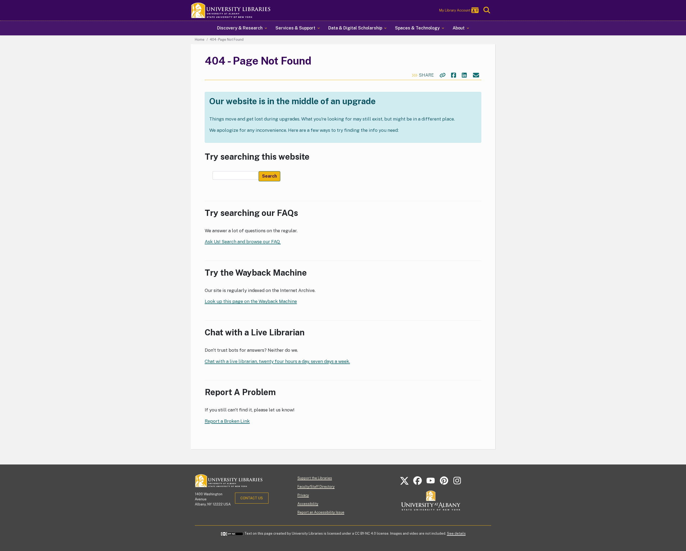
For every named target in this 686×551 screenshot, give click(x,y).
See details (456, 533)
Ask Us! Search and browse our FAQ (243, 241)
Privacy (303, 495)
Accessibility (307, 504)
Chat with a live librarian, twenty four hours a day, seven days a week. (277, 361)
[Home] (231, 10)
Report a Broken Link (227, 421)
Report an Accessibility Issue (320, 512)
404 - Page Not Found (227, 40)
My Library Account (454, 10)
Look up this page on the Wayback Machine (251, 301)
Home (199, 40)
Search (269, 176)
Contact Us (251, 498)
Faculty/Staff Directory (316, 487)
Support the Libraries (314, 478)
